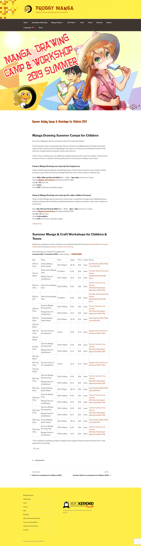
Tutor (82, 22)
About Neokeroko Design (31, 518)
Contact (26, 530)
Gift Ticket (71, 22)
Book (41, 27)
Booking (26, 514)
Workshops (40, 460)
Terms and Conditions (30, 522)
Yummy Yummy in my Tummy (61, 247)
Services (99, 22)
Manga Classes (56, 22)
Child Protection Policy (30, 526)
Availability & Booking (39, 22)
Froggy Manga (55, 8)
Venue (90, 22)
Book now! (38, 224)
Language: (28, 27)
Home (26, 22)
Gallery (108, 22)
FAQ (24, 510)
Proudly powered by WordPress (33, 541)
